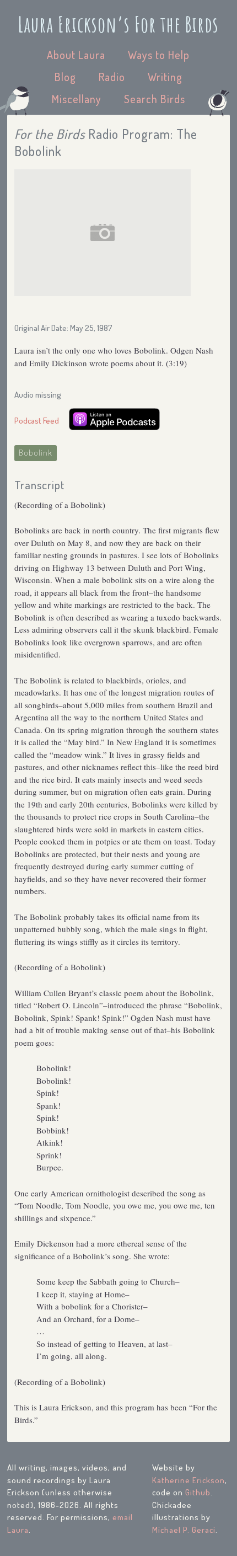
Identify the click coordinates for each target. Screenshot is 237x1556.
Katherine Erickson (188, 1480)
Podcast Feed (36, 420)
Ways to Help (159, 54)
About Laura (76, 54)
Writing (165, 76)
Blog (65, 76)
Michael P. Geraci (184, 1530)
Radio (112, 76)
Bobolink (35, 452)
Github (198, 1492)
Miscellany (76, 99)
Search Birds (154, 99)
